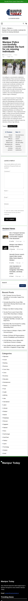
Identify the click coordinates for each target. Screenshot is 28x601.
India (4, 398)
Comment (7, 171)
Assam (5, 359)
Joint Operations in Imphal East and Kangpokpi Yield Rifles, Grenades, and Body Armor (16, 269)
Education (5, 379)
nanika (12, 241)
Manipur (5, 38)
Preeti (12, 276)
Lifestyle (5, 408)
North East (6, 437)
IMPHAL (5, 395)
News (4, 430)
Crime (4, 372)
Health (4, 392)
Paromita (13, 249)
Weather (5, 450)
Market (5, 414)
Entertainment (6, 382)
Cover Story (6, 369)
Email (6, 197)
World (4, 453)
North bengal (6, 434)
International (6, 401)
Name (6, 190)
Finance (5, 385)
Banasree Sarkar (8, 55)
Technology (6, 447)
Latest (4, 405)
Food (4, 388)
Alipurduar (5, 356)
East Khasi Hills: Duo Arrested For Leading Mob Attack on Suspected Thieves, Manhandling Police (14, 325)
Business (5, 366)
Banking (5, 363)
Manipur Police (12, 126)
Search (4, 282)
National (5, 427)
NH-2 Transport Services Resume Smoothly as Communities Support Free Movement (14, 297)
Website (6, 204)
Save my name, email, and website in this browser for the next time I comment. (14, 212)
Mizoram (5, 421)
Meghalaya (6, 418)
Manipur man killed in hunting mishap (13, 309)
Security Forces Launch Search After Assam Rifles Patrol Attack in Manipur (13, 1)
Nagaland (5, 424)
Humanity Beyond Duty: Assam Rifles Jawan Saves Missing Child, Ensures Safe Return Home (14, 303)
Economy (5, 375)
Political (5, 440)
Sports (5, 443)
